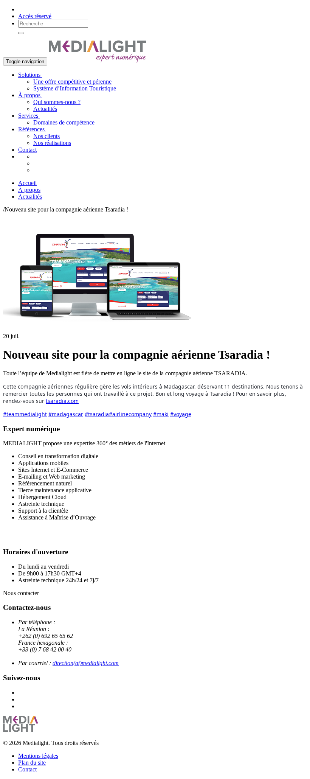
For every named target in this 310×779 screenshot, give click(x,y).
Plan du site (32, 762)
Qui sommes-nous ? (57, 102)
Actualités (45, 109)
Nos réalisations (52, 143)
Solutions (30, 75)
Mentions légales (38, 756)
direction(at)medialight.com (86, 663)
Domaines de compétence (64, 122)
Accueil (27, 183)
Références (32, 129)
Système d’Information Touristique (74, 88)
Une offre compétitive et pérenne (72, 81)
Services (29, 115)
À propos (30, 95)
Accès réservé (34, 16)
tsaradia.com (62, 400)
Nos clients (46, 136)
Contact (27, 149)
